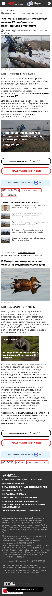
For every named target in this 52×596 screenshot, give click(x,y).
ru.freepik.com (7, 302)
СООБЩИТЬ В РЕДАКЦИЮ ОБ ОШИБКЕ (21, 510)
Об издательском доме (15, 480)
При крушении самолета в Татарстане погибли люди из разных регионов (23, 136)
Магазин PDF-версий (13, 483)
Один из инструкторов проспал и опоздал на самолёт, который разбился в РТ (30, 223)
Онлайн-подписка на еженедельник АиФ (24, 487)
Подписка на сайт (12, 490)
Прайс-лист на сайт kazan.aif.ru (20, 501)
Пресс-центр (36, 480)
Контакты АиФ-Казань (14, 494)
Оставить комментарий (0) (26, 171)
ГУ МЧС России (8, 69)
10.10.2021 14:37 (7, 10)
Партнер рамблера (24, 584)
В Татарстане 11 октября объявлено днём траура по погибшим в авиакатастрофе (28, 231)
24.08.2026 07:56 (8, 253)
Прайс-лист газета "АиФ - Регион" (20, 497)
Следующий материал (25, 589)
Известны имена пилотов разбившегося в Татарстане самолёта (28, 239)
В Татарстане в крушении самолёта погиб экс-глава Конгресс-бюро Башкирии (30, 207)
